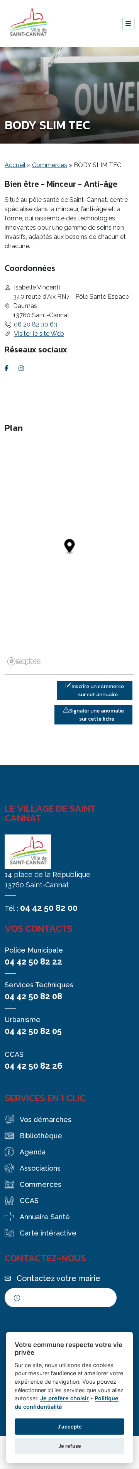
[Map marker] (69, 547)
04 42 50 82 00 (49, 908)
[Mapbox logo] (24, 661)
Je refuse (69, 1446)
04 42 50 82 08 (33, 996)
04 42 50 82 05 (33, 1031)
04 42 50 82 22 (33, 961)
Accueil (15, 165)
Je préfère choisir (64, 1398)
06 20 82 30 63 (35, 324)
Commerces (49, 165)
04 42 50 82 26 (34, 1066)
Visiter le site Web (39, 333)
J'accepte (70, 1426)
